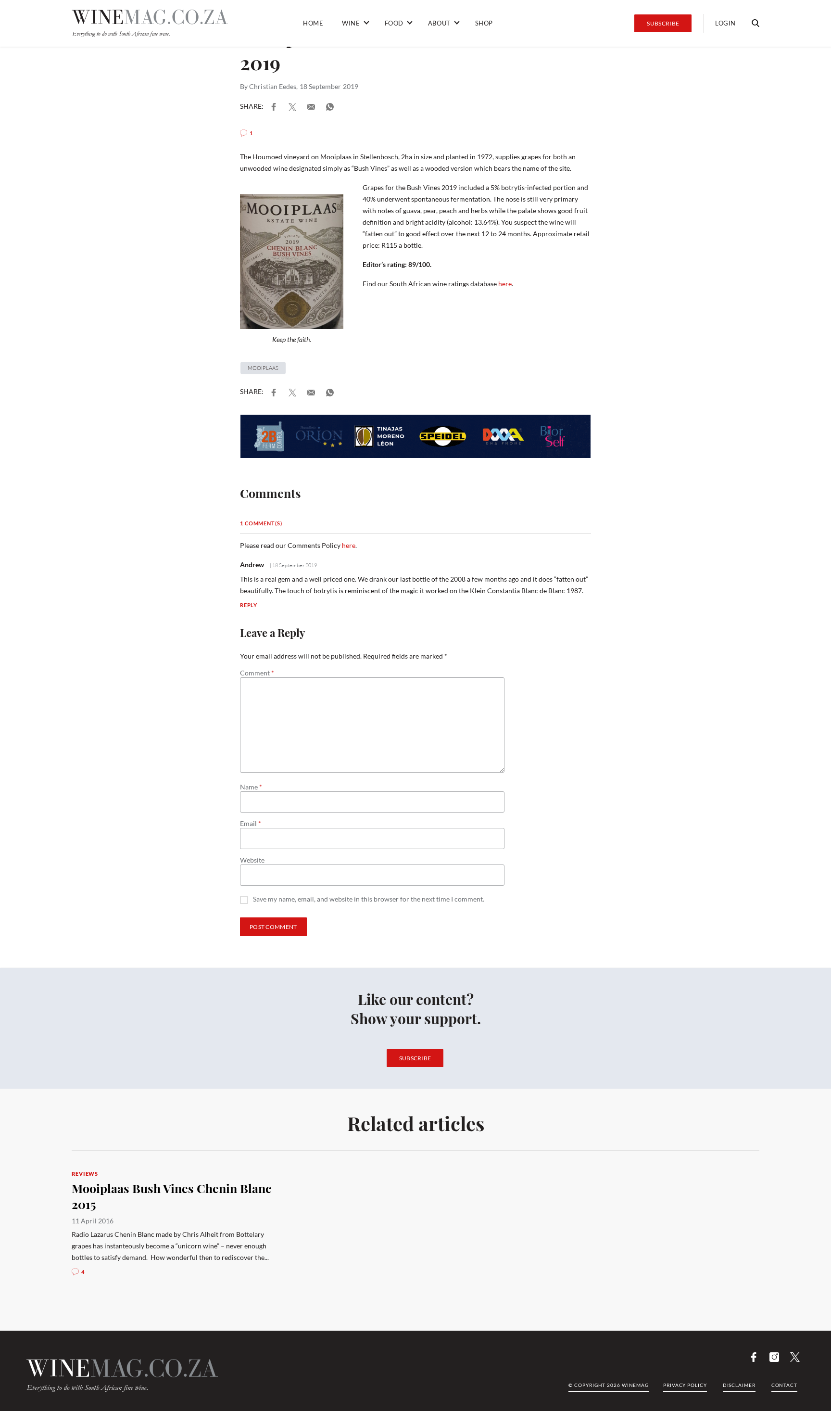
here (505, 284)
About (439, 23)
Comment (257, 673)
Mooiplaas (263, 368)
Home (313, 23)
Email (250, 823)
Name (251, 787)
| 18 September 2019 (293, 565)
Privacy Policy (685, 1385)
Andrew (252, 564)
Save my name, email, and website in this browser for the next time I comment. (368, 899)
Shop (484, 23)
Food (394, 23)
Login (725, 23)
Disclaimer (739, 1385)
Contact (784, 1385)
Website (252, 860)
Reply (248, 605)
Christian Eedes (272, 86)
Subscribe (663, 23)
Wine (351, 23)
